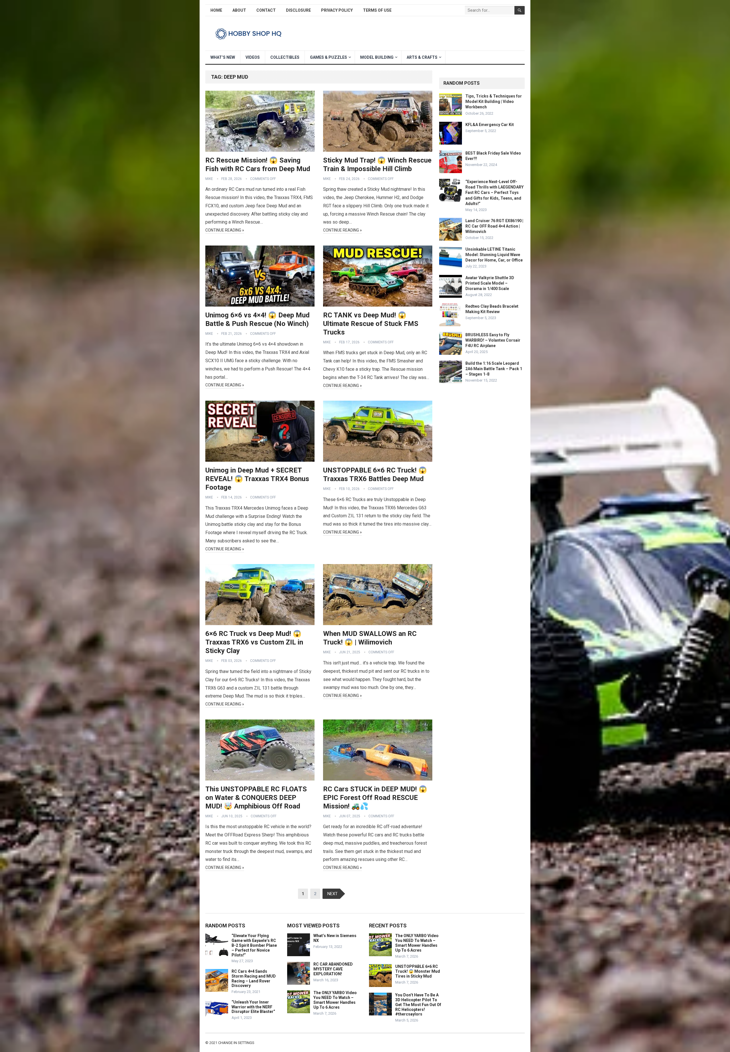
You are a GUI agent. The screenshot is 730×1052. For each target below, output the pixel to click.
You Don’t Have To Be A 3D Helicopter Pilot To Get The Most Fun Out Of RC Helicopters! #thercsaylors (418, 1004)
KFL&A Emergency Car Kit (489, 124)
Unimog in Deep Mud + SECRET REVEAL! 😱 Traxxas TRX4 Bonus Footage (257, 478)
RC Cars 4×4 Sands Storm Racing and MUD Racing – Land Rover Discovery (254, 978)
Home (216, 10)
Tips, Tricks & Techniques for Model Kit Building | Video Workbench (493, 101)
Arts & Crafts (422, 57)
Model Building (377, 57)
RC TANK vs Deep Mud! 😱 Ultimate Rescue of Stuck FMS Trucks (370, 323)
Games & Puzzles (328, 57)
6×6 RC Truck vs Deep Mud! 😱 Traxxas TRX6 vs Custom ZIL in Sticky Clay (254, 642)
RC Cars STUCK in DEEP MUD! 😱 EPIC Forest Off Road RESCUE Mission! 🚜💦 (375, 797)
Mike (209, 179)
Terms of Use (377, 10)
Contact (266, 10)
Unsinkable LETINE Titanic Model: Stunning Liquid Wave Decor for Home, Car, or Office (494, 254)
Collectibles (284, 57)
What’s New (222, 57)
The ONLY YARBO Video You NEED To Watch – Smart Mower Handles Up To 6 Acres (335, 999)
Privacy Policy (337, 10)
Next (332, 893)
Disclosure (298, 10)
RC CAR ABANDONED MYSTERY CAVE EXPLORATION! (333, 969)
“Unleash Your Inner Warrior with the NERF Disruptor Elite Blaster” (253, 1007)
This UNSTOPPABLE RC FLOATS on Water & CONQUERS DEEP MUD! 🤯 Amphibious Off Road (256, 797)
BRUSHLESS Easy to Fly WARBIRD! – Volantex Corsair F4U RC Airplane (492, 340)
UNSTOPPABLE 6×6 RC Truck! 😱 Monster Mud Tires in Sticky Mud (417, 971)
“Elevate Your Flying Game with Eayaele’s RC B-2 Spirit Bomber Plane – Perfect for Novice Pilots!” (254, 945)
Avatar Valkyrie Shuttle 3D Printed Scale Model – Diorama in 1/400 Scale (489, 283)
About (239, 10)
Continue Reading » (224, 230)
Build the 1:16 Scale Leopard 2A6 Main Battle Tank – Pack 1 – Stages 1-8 (493, 368)
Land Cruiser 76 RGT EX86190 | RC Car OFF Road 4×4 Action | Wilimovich (494, 226)
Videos (253, 57)
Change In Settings (236, 1043)
